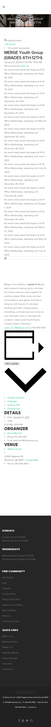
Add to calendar (11, 364)
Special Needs (9, 610)
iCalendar (12, 401)
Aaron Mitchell (14, 433)
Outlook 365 (13, 405)
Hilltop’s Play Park (11, 599)
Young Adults (9, 594)
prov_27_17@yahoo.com (17, 327)
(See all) (25, 66)
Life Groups (7, 577)
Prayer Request (9, 658)
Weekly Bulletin (10, 641)
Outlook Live (13, 408)
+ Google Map (31, 460)
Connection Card (10, 621)
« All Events (10, 44)
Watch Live (7, 636)
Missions (6, 615)
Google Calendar (15, 397)
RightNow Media (10, 652)
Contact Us (7, 669)
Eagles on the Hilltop (12, 605)
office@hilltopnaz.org (13, 702)
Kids (4, 583)
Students (6, 588)
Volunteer (7, 663)
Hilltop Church (14, 449)
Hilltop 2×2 (7, 647)
